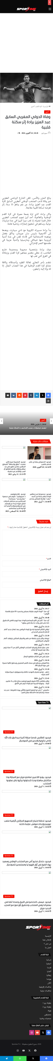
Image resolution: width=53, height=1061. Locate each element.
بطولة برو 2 (47, 1007)
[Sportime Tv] (26, 9)
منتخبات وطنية (45, 1018)
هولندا (49, 979)
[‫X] (42, 395)
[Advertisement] (26, 42)
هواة (49, 1011)
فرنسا (49, 967)
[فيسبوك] (48, 395)
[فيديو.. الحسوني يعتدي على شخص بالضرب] (39, 453)
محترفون (47, 1014)
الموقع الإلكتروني (45, 580)
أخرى (33, 106)
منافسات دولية (45, 991)
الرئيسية (46, 106)
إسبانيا (48, 960)
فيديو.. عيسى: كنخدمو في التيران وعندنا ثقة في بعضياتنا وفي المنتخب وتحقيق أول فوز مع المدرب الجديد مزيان (27, 905)
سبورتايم (44, 133)
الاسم (48, 558)
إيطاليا (48, 975)
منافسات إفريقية (45, 987)
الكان (49, 983)
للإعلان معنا (47, 940)
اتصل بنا (48, 947)
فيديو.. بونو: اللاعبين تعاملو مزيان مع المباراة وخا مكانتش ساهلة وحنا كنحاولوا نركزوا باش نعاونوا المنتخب (28, 780)
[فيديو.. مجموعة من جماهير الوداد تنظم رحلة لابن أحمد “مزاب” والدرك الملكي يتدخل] (39, 485)
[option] (26, 421)
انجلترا (48, 964)
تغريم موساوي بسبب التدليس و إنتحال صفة (27, 428)
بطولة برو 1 (47, 1003)
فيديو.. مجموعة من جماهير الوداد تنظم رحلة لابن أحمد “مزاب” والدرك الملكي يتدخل (40, 496)
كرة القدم (39, 106)
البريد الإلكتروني (45, 569)
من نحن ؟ (47, 944)
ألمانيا (49, 971)
